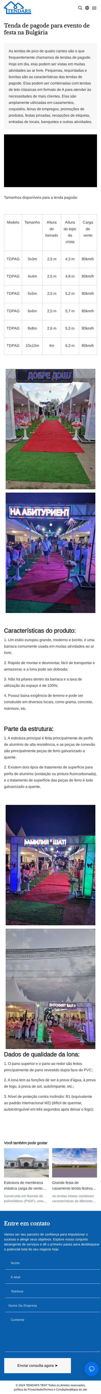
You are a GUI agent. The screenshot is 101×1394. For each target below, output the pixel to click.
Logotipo (17, 7)
